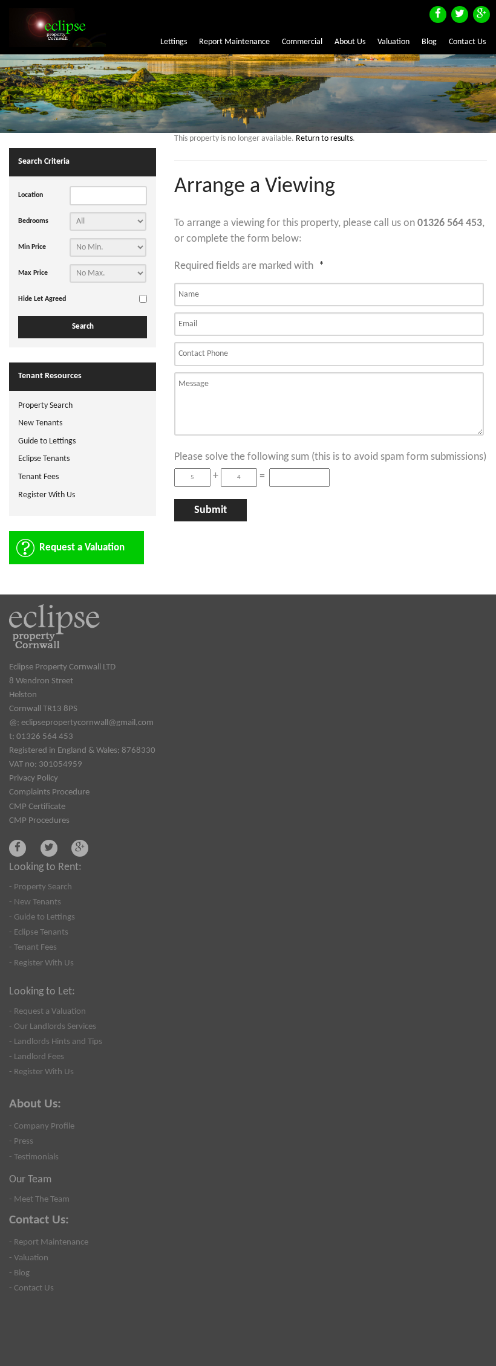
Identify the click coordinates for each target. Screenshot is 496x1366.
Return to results (324, 138)
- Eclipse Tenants (38, 932)
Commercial (302, 42)
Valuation (393, 42)
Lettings (173, 42)
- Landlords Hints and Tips (55, 1041)
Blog (429, 42)
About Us (349, 42)
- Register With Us (41, 963)
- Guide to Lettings (42, 917)
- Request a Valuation (47, 1011)
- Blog (19, 1273)
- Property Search (40, 887)
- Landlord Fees (36, 1057)
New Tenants (40, 423)
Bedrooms (33, 221)
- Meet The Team (39, 1199)
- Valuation (28, 1258)
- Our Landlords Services (52, 1026)
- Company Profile (41, 1126)
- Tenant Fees (33, 947)
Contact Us (467, 42)
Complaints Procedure (49, 792)
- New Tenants (35, 902)
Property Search (45, 405)
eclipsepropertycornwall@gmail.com (87, 722)
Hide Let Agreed (42, 299)
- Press (21, 1141)
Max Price (33, 273)
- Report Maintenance (48, 1242)
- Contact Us (31, 1288)
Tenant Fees (38, 477)
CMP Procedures (39, 820)
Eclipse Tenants (44, 458)
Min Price (32, 247)
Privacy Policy (33, 778)
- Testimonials (34, 1157)
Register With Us (46, 495)
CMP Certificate (37, 806)
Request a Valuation (82, 548)
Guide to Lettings (47, 441)
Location (30, 195)
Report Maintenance (234, 42)
